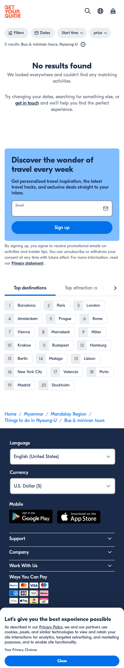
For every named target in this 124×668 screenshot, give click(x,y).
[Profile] (113, 11)
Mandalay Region (69, 414)
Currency (19, 472)
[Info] (83, 44)
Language (20, 443)
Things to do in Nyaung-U (31, 420)
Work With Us (23, 565)
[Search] (87, 11)
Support (17, 538)
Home (10, 414)
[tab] (30, 288)
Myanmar (33, 414)
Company (19, 552)
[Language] (100, 11)
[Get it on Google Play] (30, 518)
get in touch (27, 103)
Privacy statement (28, 263)
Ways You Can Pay (28, 577)
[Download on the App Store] (78, 518)
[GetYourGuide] (13, 11)
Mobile (16, 504)
